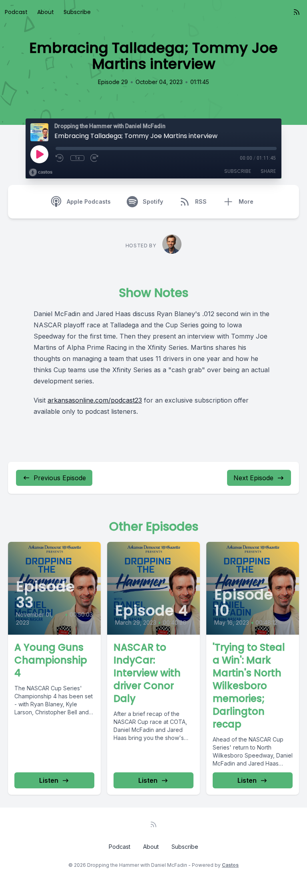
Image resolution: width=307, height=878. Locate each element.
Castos (230, 865)
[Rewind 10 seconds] (60, 158)
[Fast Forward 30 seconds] (94, 158)
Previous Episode (60, 478)
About (45, 12)
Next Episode (253, 478)
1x (77, 158)
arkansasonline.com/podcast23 (95, 400)
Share (268, 171)
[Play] (39, 154)
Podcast (16, 12)
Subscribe (77, 12)
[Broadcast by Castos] (40, 172)
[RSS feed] (296, 12)
